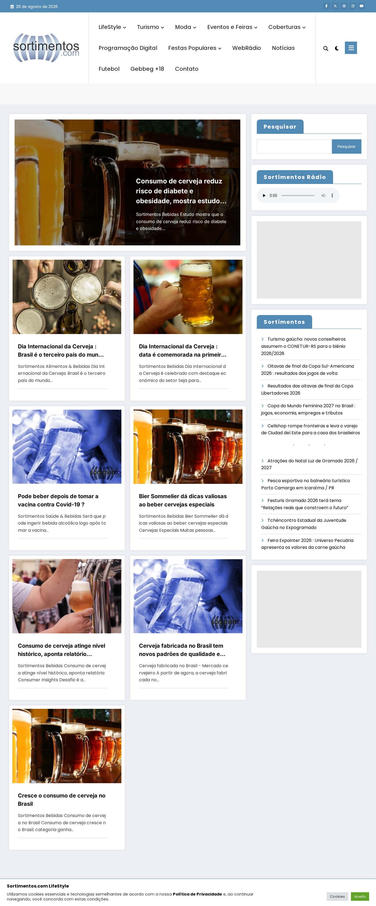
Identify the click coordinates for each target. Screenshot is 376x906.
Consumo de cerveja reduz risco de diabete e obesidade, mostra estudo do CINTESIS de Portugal (179, 191)
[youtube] (361, 6)
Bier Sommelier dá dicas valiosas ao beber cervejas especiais (183, 500)
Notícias (283, 48)
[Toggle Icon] (351, 48)
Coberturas (284, 27)
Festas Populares (192, 48)
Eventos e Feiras (229, 27)
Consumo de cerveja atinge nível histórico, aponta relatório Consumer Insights (61, 650)
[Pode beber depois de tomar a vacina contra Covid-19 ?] (66, 446)
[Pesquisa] (326, 47)
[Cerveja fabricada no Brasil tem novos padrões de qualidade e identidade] (188, 596)
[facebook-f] (326, 6)
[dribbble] (344, 6)
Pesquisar (280, 127)
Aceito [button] (360, 896)
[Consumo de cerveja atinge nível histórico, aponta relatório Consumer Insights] (66, 596)
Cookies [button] (337, 896)
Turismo (148, 27)
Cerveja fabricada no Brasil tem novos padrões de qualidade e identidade (181, 650)
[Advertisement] (309, 260)
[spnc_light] (337, 47)
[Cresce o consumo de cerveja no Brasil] (66, 745)
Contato (186, 69)
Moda (183, 27)
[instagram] (353, 6)
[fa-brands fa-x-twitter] (335, 6)
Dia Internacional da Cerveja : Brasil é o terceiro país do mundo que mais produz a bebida (61, 351)
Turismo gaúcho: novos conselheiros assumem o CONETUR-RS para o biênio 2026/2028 (303, 346)
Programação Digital (128, 48)
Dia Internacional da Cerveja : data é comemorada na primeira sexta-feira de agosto (181, 351)
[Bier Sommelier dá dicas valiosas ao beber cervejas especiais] (188, 446)
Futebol (109, 69)
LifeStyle (110, 27)
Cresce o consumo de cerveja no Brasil (61, 799)
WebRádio (246, 48)
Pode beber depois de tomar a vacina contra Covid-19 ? (58, 500)
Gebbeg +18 (147, 69)
